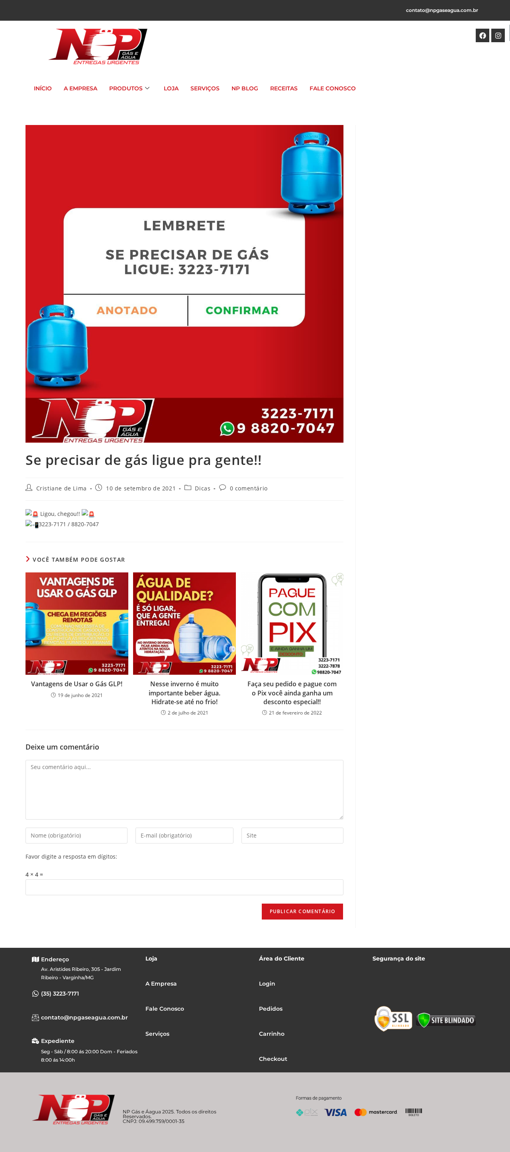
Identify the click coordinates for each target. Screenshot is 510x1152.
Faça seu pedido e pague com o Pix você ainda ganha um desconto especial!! (292, 692)
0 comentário (249, 488)
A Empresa (80, 88)
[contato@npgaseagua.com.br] (35, 1017)
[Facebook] (482, 35)
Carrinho (271, 1033)
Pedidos (270, 1008)
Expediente (58, 1041)
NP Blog (244, 88)
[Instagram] (498, 35)
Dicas (202, 488)
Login (267, 983)
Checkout (273, 1058)
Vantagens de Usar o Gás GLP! (76, 683)
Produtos (126, 88)
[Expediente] (35, 1041)
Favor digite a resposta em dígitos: (71, 856)
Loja (171, 88)
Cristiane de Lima (61, 488)
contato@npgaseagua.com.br (442, 10)
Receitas (284, 88)
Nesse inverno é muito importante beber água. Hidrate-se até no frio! (184, 692)
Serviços (205, 88)
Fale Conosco (333, 88)
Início (43, 88)
